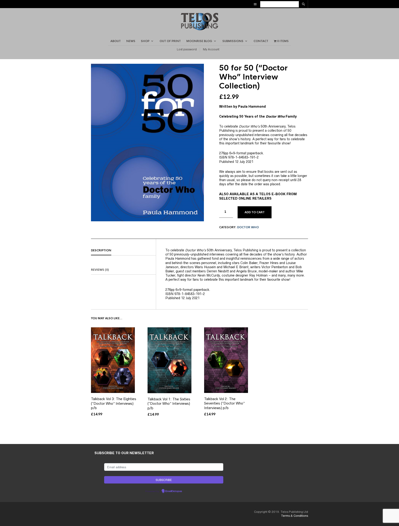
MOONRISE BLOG (199, 41)
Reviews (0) (100, 270)
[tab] (123, 250)
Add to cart (255, 212)
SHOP (145, 41)
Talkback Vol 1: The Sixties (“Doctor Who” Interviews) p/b (169, 403)
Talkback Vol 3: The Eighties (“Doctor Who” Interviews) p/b (113, 403)
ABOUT (115, 41)
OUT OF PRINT (170, 41)
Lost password (187, 49)
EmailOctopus (173, 491)
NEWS (130, 41)
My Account (211, 49)
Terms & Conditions (294, 515)
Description (101, 250)
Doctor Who (248, 227)
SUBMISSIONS (232, 41)
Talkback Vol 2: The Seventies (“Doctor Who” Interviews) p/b (224, 403)
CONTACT (261, 41)
